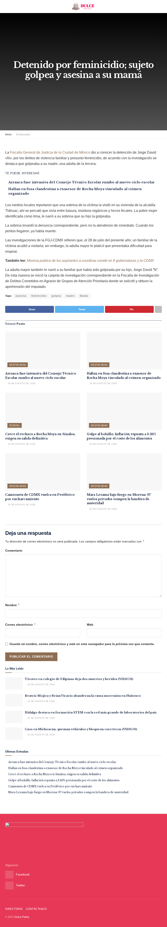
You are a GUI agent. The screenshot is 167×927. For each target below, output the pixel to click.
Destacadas (23, 134)
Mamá (84, 295)
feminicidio (39, 295)
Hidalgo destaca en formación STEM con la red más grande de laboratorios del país (91, 712)
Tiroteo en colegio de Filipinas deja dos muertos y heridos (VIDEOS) (79, 679)
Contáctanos (36, 908)
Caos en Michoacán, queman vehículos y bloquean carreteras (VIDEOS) (81, 729)
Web (90, 624)
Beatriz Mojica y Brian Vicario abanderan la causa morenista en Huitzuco (83, 696)
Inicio (8, 134)
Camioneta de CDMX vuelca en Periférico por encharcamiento (50, 786)
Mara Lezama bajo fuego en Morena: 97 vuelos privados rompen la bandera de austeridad (119, 499)
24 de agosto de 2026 (21, 383)
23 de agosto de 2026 (41, 718)
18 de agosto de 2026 (41, 684)
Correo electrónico (20, 624)
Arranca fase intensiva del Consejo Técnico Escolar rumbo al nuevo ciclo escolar (81, 182)
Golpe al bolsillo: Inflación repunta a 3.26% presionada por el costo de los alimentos (121, 436)
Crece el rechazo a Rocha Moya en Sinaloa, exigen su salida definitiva (40, 436)
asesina (20, 295)
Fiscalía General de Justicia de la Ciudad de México (50, 152)
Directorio (14, 908)
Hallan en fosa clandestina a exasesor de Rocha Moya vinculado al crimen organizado (124, 375)
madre (70, 295)
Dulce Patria (22, 917)
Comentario (13, 550)
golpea (56, 295)
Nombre (12, 605)
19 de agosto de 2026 (41, 734)
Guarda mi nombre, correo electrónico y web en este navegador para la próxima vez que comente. (82, 644)
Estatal (14, 425)
